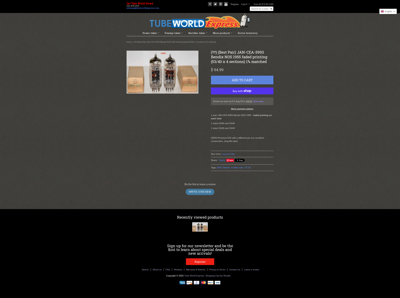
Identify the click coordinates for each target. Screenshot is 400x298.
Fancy (222, 160)
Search (145, 269)
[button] (388, 11)
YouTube (226, 4)
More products (221, 33)
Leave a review (251, 269)
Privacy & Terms (217, 269)
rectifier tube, (237, 167)
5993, (219, 167)
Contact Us (234, 269)
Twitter (215, 4)
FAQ (168, 269)
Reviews (178, 269)
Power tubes (149, 33)
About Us (157, 269)
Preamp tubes (172, 33)
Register (235, 4)
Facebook (210, 4)
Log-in (244, 4)
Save (231, 160)
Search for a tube (259, 9)
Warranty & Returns (195, 269)
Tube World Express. (194, 275)
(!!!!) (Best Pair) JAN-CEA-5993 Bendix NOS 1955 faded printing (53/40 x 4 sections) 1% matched (175, 42)
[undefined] (162, 73)
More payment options (242, 109)
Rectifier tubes (196, 33)
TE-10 (248, 167)
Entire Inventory (248, 33)
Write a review (200, 191)
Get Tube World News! (140, 3)
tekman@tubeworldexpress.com (143, 8)
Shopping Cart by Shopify (218, 275)
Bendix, (226, 167)
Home (129, 42)
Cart (262, 4)
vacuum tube (228, 154)
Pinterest (220, 4)
